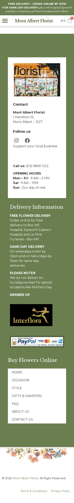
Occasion (20, 380)
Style (17, 388)
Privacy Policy (60, 491)
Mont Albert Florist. (26, 478)
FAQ (15, 404)
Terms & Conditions (33, 491)
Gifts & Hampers (27, 396)
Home (17, 372)
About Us (20, 411)
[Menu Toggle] (5, 20)
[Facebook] (27, 140)
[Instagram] (16, 140)
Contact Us (22, 419)
